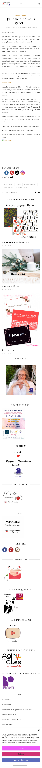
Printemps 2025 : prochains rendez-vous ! (17, 710)
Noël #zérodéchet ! (11, 286)
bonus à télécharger (30, 184)
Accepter (21, 748)
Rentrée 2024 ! (7, 724)
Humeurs (25, 15)
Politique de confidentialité (20, 765)
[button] (39, 730)
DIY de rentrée (7, 83)
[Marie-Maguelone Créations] (6, 4)
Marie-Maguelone (12, 192)
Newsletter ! (6, 705)
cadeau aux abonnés (22, 187)
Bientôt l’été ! (7, 700)
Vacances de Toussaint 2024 (12, 719)
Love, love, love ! (10, 350)
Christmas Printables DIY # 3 (15, 242)
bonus (18, 184)
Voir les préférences (21, 760)
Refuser (21, 754)
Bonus (16, 15)
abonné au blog (8, 184)
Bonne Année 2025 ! (9, 714)
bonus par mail (8, 187)
